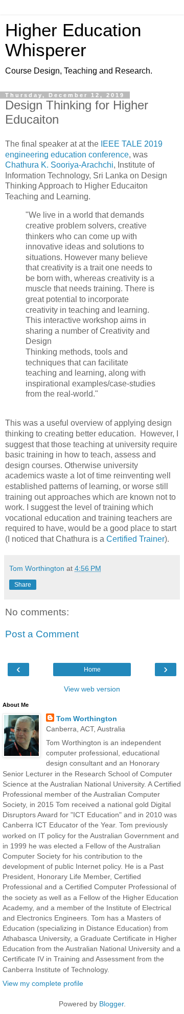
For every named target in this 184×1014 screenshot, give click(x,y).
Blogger (111, 1004)
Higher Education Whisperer (73, 40)
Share (22, 584)
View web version (92, 689)
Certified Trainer (135, 539)
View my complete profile (43, 983)
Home (92, 669)
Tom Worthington (86, 719)
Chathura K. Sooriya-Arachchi (59, 164)
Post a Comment (42, 634)
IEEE (110, 144)
